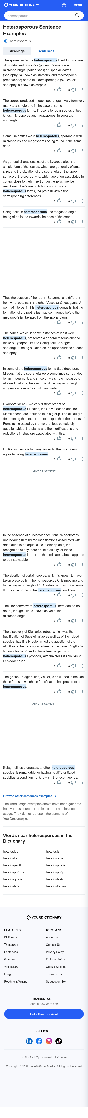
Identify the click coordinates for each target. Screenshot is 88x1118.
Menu (78, 5)
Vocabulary (11, 967)
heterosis (52, 851)
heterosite (10, 858)
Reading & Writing (15, 981)
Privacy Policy (55, 952)
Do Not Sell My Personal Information (44, 1057)
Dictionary (10, 937)
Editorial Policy (55, 959)
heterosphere (55, 865)
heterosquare (12, 879)
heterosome (54, 858)
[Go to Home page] (21, 4)
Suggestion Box (56, 981)
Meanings (17, 51)
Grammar (10, 959)
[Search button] (77, 15)
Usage (8, 974)
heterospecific (13, 865)
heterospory (54, 872)
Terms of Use (54, 974)
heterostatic (11, 886)
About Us (52, 937)
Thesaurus (11, 944)
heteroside (10, 851)
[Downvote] (73, 90)
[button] (64, 5)
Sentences (46, 51)
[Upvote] (58, 90)
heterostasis (55, 879)
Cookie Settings (56, 967)
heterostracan (56, 886)
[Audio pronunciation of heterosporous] (5, 41)
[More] (82, 89)
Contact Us (53, 944)
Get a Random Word (44, 1014)
